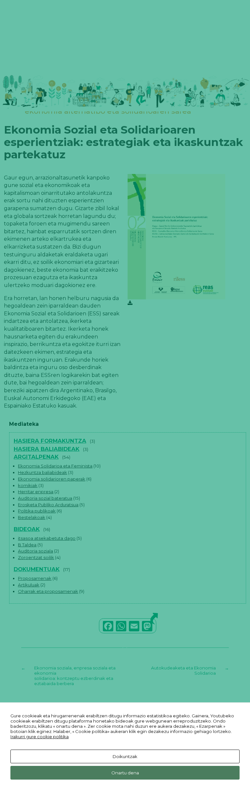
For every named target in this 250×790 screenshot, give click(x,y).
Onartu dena (125, 772)
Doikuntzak (125, 756)
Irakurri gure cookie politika (39, 736)
